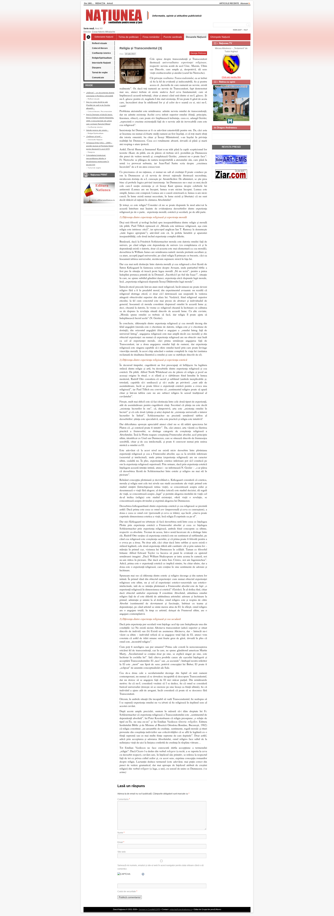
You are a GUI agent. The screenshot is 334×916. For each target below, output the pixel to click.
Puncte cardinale (173, 36)
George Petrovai (198, 53)
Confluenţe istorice (101, 53)
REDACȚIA (100, 3)
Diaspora (96, 67)
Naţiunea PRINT (98, 174)
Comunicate (98, 77)
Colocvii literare (100, 48)
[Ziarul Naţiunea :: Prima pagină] (143, 25)
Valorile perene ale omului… (97, 130)
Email (120, 842)
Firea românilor (151, 36)
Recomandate (106, 111)
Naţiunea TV (225, 43)
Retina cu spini (227, 82)
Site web (121, 852)
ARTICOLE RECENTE (229, 3)
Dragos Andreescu (227, 127)
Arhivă (110, 3)
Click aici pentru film (231, 77)
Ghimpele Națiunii (220, 36)
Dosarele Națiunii (196, 36)
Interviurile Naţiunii (101, 63)
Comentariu (123, 799)
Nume (121, 832)
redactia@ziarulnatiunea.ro (180, 909)
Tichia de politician (128, 36)
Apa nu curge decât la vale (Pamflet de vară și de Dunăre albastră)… (98, 105)
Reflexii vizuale (99, 43)
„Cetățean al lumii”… (94, 136)
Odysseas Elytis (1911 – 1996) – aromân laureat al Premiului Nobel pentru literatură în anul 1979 (99, 146)
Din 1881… (89, 3)
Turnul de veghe (100, 72)
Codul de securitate (126, 891)
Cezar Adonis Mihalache (103, 32)
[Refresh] (143, 874)
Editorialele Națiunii (104, 37)
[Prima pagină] (88, 37)
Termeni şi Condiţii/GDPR (149, 909)
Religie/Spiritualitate (102, 58)
